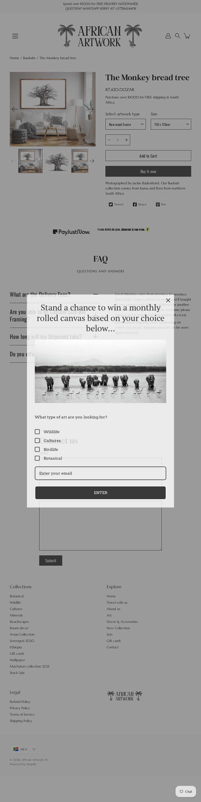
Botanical (53, 458)
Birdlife (51, 449)
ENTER (100, 492)
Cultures (52, 440)
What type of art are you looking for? (71, 417)
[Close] (168, 300)
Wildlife (52, 431)
